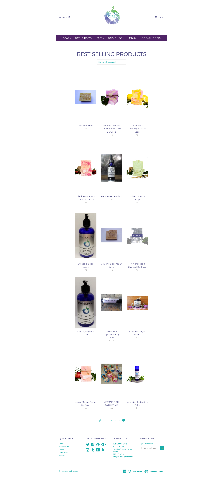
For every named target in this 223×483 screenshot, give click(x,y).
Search (62, 444)
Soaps (61, 450)
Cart (162, 17)
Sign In (62, 17)
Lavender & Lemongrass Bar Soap (137, 128)
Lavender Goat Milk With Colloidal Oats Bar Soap (111, 128)
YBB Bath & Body (71, 471)
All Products (64, 447)
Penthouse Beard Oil (111, 196)
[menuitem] (65, 38)
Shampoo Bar (86, 125)
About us (62, 456)
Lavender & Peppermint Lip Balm (112, 334)
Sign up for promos (147, 444)
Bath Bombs (64, 453)
